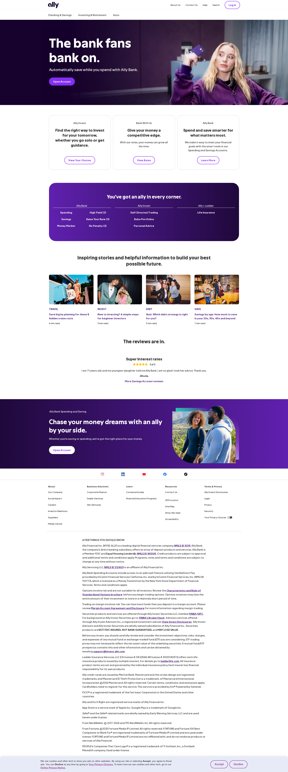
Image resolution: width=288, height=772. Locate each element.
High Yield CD (98, 212)
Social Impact (55, 498)
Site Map (169, 506)
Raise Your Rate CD (98, 219)
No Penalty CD (98, 225)
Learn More (208, 160)
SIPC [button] (200, 613)
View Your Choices (79, 160)
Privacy (208, 504)
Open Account (62, 81)
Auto (116, 14)
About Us (175, 4)
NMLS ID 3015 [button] (182, 545)
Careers (52, 504)
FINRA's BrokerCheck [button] (151, 617)
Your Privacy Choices (215, 517)
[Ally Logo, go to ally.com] (53, 5)
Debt (149, 308)
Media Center (55, 523)
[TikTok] (185, 474)
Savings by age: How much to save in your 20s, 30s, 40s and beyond (215, 316)
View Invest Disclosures (177, 621)
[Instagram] (102, 474)
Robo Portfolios (144, 219)
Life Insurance (206, 212)
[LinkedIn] (123, 474)
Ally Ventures (94, 504)
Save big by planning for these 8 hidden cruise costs (69, 316)
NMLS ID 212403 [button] (114, 567)
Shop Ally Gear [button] (172, 512)
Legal (207, 498)
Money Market (66, 225)
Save (197, 308)
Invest (102, 308)
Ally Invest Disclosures (216, 492)
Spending (66, 212)
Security (208, 511)
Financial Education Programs (141, 498)
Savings (66, 219)
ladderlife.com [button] (170, 661)
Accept (219, 764)
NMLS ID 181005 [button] (146, 553)
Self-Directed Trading (144, 212)
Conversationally (135, 492)
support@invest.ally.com (109, 651)
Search (216, 4)
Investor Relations (58, 511)
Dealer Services (95, 498)
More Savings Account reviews (144, 381)
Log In (232, 4)
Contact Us (192, 4)
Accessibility (171, 519)
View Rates (144, 160)
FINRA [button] (192, 613)
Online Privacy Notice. (53, 767)
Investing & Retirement (92, 14)
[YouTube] (144, 474)
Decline (238, 764)
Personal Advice (144, 225)
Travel (53, 308)
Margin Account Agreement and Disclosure (117, 608)
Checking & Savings (60, 14)
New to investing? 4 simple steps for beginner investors (118, 316)
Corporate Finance (97, 492)
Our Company (55, 492)
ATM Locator (171, 500)
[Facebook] (164, 474)
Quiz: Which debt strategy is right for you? (167, 316)
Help (205, 4)
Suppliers (53, 517)
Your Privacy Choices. (101, 764)
